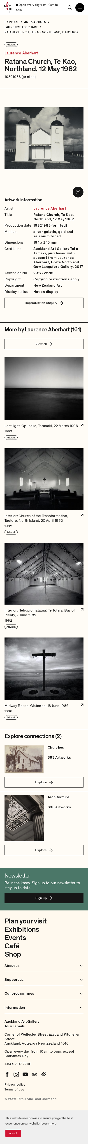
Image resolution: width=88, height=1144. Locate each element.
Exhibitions (22, 929)
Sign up (41, 898)
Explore (41, 782)
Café (12, 946)
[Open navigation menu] (79, 7)
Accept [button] (13, 1133)
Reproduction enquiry (41, 302)
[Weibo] (43, 1074)
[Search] (69, 7)
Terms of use (14, 1089)
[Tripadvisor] (34, 1074)
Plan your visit (25, 921)
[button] (44, 398)
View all (41, 344)
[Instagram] (16, 1074)
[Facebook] (7, 1074)
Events (15, 938)
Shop (13, 954)
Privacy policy (15, 1084)
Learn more (49, 1123)
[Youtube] (25, 1074)
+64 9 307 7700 (18, 1064)
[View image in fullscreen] (78, 192)
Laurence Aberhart (21, 53)
